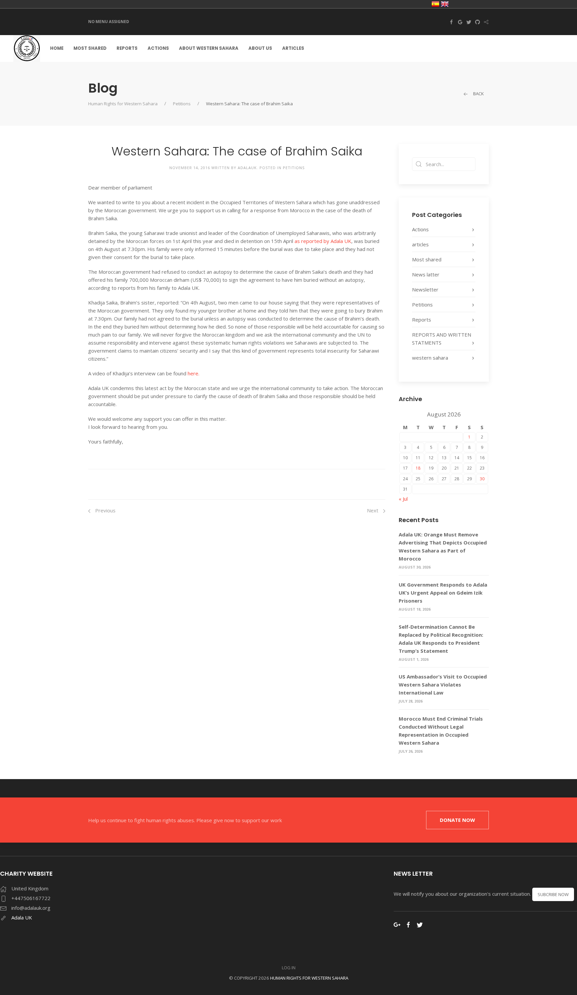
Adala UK (21, 917)
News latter (425, 274)
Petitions (182, 104)
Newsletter (425, 289)
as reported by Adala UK (322, 241)
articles (420, 244)
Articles (293, 48)
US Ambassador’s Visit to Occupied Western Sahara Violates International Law (443, 684)
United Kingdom (445, 4)
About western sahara (208, 48)
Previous (105, 510)
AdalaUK (247, 167)
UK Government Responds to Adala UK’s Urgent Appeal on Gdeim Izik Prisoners (443, 592)
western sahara (430, 357)
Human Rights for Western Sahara (123, 104)
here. (192, 373)
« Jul (403, 498)
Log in (289, 968)
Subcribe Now (553, 894)
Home (56, 48)
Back (478, 94)
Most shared (90, 48)
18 (418, 468)
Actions (158, 48)
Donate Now (457, 820)
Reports (127, 48)
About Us (260, 48)
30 (482, 479)
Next (373, 510)
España (435, 4)
